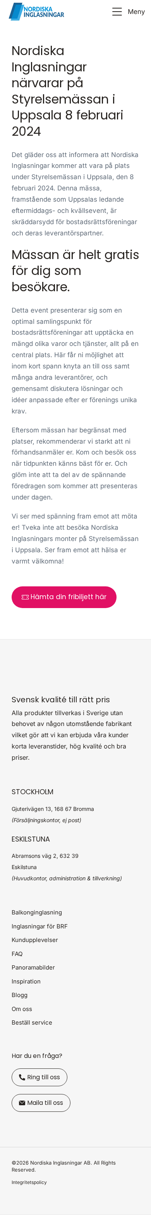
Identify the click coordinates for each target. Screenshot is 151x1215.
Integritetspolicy (29, 1182)
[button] (127, 11)
